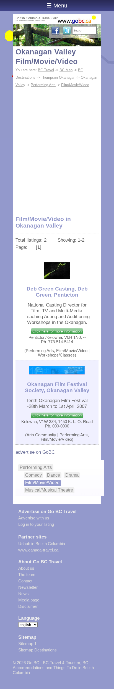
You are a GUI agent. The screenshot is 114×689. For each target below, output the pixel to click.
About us (26, 568)
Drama (72, 475)
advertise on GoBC (35, 452)
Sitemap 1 (27, 643)
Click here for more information (57, 331)
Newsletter (28, 587)
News (23, 593)
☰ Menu (57, 5)
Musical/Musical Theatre (49, 490)
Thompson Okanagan (58, 77)
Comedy (33, 475)
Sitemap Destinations (37, 650)
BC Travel (46, 70)
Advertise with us (33, 518)
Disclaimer (28, 606)
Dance (53, 475)
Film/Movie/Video (75, 85)
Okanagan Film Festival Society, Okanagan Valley (57, 387)
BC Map (65, 70)
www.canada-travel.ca (38, 550)
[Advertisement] (57, 148)
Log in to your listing (36, 524)
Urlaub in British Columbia (41, 543)
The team (26, 574)
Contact (25, 581)
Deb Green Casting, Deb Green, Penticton (57, 292)
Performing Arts (43, 85)
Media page (28, 600)
